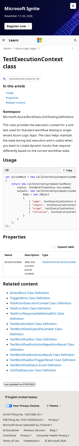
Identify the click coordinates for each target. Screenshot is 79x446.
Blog (52, 430)
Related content (15, 102)
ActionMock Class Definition (29, 293)
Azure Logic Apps (26, 48)
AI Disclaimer (11, 430)
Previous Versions (34, 430)
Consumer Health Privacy (51, 435)
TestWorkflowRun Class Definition (33, 339)
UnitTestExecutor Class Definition (33, 370)
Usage (10, 93)
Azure (7, 48)
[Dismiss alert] (73, 6)
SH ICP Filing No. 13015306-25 (21, 414)
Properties (12, 98)
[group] (39, 201)
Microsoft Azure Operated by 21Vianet (26, 425)
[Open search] (75, 40)
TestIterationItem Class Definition (33, 324)
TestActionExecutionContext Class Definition (40, 303)
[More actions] (73, 48)
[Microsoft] (39, 40)
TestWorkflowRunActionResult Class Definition (42, 355)
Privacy (53, 419)
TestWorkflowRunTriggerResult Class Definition (43, 360)
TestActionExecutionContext (59, 262)
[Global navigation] (3, 40)
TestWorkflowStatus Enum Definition (35, 365)
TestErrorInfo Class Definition (30, 308)
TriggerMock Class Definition (30, 298)
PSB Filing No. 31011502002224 (22, 419)
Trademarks (30, 440)
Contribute (9, 435)
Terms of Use (11, 440)
